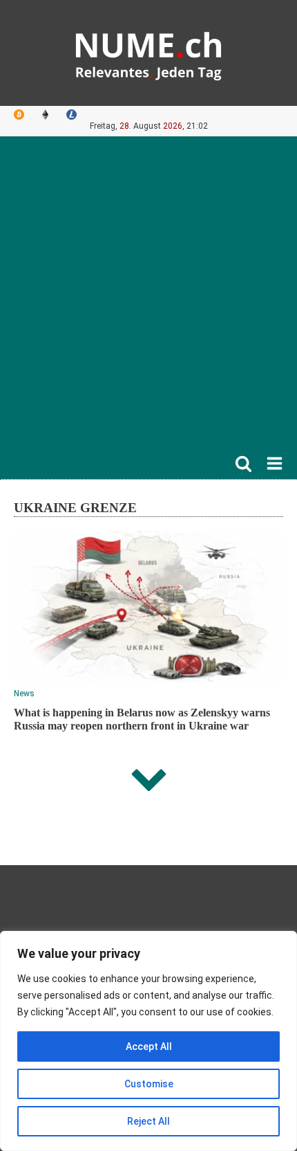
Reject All (148, 1121)
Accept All (149, 1046)
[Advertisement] (148, 299)
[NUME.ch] (148, 53)
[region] (148, 1041)
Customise (148, 1083)
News (24, 693)
